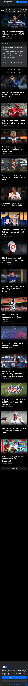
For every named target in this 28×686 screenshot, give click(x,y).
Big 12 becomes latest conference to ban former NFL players (13, 260)
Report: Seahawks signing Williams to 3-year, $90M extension (13, 34)
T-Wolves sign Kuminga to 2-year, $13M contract (13, 204)
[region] (14, 673)
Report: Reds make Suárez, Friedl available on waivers (13, 122)
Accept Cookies (14, 677)
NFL (10, 5)
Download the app (21, 1)
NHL (16, 5)
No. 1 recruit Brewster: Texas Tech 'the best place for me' (13, 177)
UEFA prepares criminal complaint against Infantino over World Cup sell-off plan (13, 52)
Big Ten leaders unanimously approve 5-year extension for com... (12, 373)
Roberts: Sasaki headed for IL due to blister (13, 60)
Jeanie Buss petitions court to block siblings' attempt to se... (13, 232)
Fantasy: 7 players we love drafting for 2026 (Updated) (13, 458)
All (8, 72)
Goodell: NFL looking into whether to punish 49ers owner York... (12, 149)
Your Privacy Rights (14, 684)
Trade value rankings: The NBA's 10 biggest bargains (13, 48)
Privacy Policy (21, 674)
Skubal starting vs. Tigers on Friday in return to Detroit (13, 288)
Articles (13, 72)
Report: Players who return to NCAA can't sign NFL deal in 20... (13, 402)
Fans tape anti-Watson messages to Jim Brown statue (12, 317)
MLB (20, 5)
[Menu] (1, 2)
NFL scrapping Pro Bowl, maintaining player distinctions (12, 345)
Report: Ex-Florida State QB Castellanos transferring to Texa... (14, 430)
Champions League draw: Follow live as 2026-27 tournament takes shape (12, 63)
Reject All (14, 681)
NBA (13, 5)
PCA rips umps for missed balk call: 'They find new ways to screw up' (13, 56)
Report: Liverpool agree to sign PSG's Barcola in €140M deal (13, 94)
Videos (19, 72)
